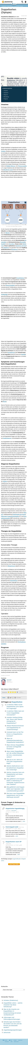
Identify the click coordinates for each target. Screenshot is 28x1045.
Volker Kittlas (9, 679)
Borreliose (11, 244)
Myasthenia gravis (8, 169)
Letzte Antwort (13, 810)
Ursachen (6, 90)
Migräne (8, 232)
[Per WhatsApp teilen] (13, 697)
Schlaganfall (4, 294)
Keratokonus (11, 352)
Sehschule (7, 1032)
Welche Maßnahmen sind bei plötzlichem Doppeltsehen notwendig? (15, 768)
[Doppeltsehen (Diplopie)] (14, 212)
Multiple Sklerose (10, 166)
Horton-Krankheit (10, 285)
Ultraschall (4, 516)
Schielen (3, 151)
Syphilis (3, 244)
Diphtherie (6, 247)
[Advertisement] (14, 64)
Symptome (6, 92)
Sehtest (5, 481)
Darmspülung (13, 580)
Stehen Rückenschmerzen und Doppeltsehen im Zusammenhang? (15, 727)
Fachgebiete (4, 6)
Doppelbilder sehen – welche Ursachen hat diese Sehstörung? (13, 1004)
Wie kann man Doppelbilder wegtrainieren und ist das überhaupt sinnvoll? (16, 795)
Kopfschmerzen (7, 438)
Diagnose (6, 94)
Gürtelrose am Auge (21, 245)
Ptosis (4, 401)
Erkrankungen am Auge (18, 6)
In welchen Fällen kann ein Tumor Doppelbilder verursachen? (15, 713)
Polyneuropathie (22, 166)
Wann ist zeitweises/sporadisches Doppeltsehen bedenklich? (15, 740)
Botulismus (14, 249)
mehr (24, 821)
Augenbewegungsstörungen (13, 1030)
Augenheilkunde (10, 6)
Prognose (6, 98)
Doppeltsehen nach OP (13, 841)
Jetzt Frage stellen (14, 864)
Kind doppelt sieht (12, 827)
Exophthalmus (20, 278)
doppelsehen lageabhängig (15, 808)
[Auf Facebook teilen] (9, 697)
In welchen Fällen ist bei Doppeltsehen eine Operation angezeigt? (15, 706)
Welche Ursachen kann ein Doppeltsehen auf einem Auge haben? (15, 774)
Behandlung (6, 96)
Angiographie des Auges (19, 514)
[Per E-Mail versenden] (15, 697)
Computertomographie (13, 516)
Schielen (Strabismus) (11, 1000)
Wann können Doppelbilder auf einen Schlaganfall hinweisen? (15, 746)
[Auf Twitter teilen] (11, 697)
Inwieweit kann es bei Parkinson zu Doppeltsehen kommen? (15, 734)
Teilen (3, 697)
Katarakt (23, 354)
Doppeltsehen (17, 702)
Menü (15, 3)
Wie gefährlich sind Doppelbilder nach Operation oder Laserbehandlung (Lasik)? (16, 789)
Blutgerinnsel (11, 566)
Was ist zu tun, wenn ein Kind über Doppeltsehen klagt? (14, 761)
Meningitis (22, 242)
